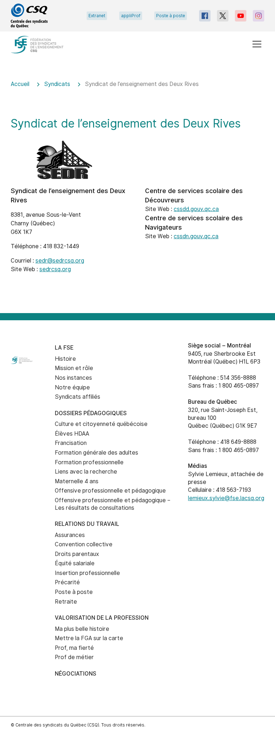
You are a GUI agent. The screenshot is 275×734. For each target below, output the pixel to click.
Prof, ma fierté (74, 647)
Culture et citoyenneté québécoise (101, 424)
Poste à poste (170, 15)
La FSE (64, 347)
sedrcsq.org (55, 269)
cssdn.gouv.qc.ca (196, 236)
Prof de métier (74, 657)
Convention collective (83, 544)
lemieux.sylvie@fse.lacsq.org (226, 498)
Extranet (96, 15)
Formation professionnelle (89, 462)
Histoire (65, 358)
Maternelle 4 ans (76, 481)
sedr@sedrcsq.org (59, 260)
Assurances (70, 535)
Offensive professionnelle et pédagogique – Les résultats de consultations (112, 504)
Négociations (75, 673)
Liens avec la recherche (86, 471)
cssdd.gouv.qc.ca (196, 209)
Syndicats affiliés (77, 396)
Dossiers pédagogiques (91, 413)
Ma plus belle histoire (82, 628)
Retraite (66, 601)
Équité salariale (75, 563)
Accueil (20, 84)
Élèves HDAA (72, 433)
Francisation (71, 443)
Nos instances (73, 377)
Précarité (67, 582)
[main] (137, 192)
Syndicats (57, 84)
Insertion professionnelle (87, 573)
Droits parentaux (77, 554)
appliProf (130, 15)
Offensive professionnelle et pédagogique (110, 490)
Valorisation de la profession (102, 617)
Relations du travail (87, 523)
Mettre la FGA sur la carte (89, 638)
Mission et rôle (74, 368)
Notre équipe (72, 387)
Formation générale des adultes (96, 452)
